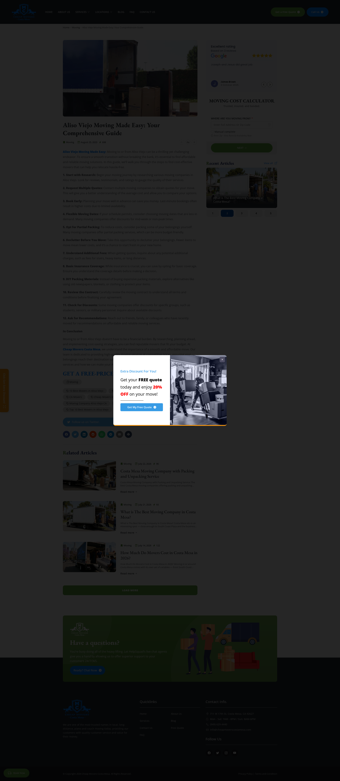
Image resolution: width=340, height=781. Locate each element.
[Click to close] (222, 359)
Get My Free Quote (139, 407)
